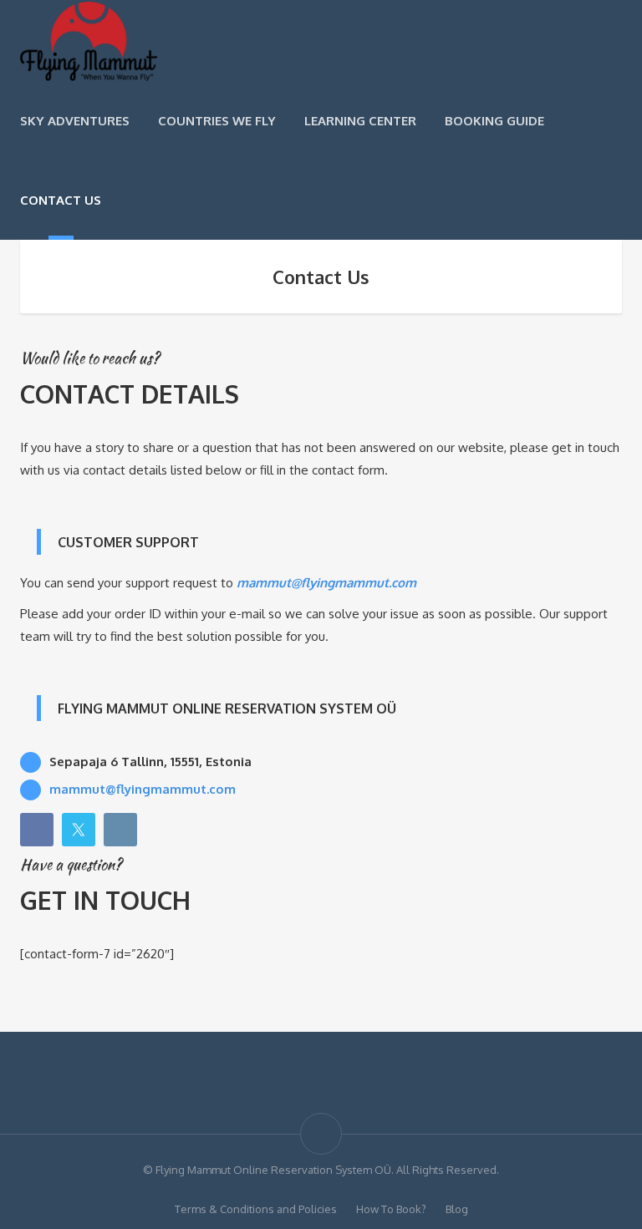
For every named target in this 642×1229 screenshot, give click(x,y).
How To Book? (391, 1209)
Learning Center (360, 121)
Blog (457, 1209)
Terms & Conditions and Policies (256, 1209)
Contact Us (60, 200)
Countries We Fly (217, 121)
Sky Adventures (75, 121)
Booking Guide (494, 121)
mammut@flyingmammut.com (326, 583)
